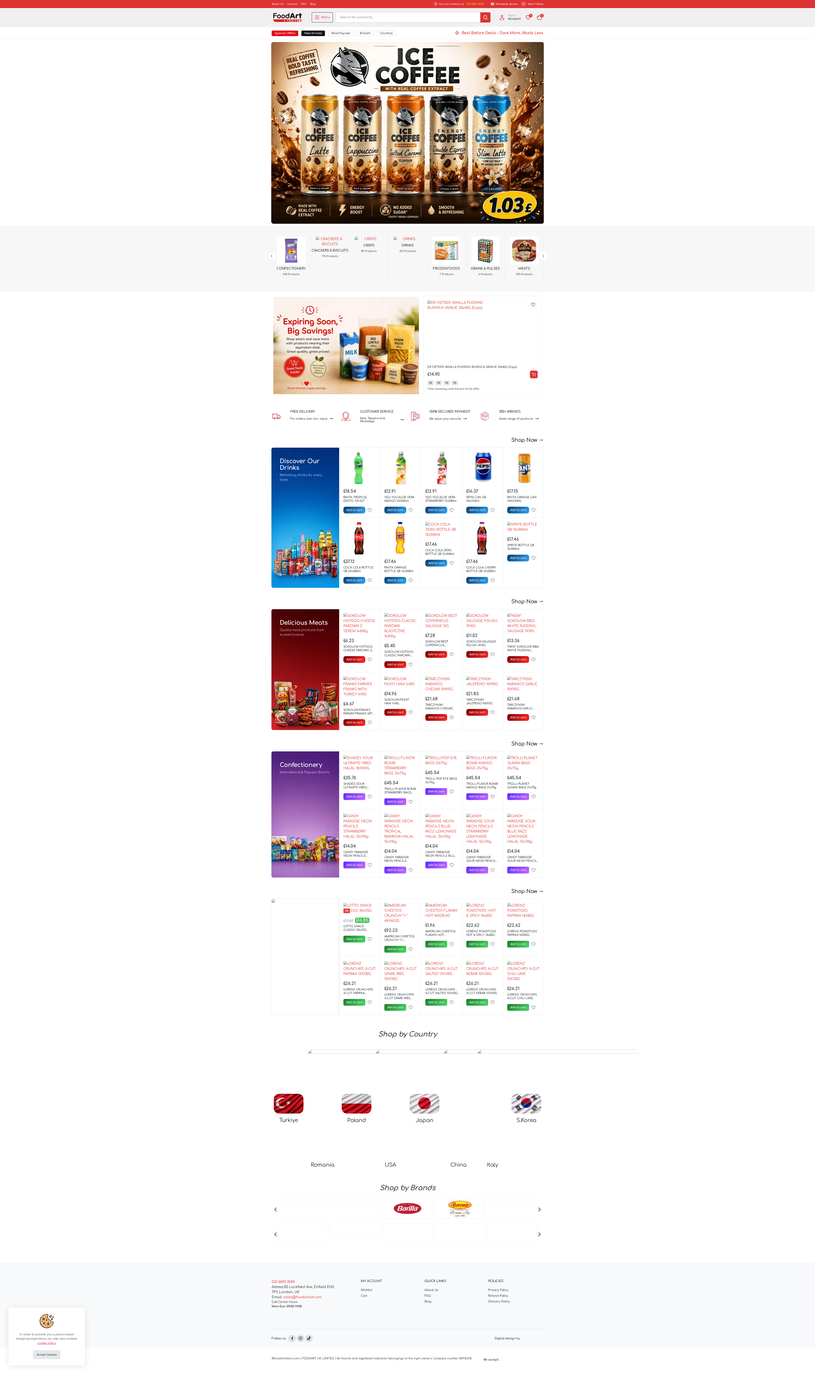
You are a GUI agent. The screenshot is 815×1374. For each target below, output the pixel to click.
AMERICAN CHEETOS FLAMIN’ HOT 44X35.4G (440, 935)
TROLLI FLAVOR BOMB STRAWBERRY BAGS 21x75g (400, 793)
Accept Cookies (46, 1354)
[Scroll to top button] (805, 1364)
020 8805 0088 (475, 4)
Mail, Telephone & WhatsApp (372, 420)
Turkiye (288, 1120)
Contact (292, 4)
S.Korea (526, 1120)
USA (390, 1165)
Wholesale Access (506, 4)
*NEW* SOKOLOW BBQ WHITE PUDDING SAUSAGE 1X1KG (523, 650)
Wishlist (366, 1292)
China (458, 1165)
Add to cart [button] (534, 374)
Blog (313, 4)
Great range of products (516, 418)
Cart (364, 1298)
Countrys (386, 33)
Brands (365, 33)
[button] (539, 17)
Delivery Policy (499, 1303)
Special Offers (285, 33)
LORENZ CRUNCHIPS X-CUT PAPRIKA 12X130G (358, 993)
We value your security (445, 418)
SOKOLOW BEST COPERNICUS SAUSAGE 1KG (436, 645)
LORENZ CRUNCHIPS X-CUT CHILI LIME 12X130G (522, 998)
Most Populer (340, 33)
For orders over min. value (308, 418)
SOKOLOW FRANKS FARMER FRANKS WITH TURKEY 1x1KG (359, 714)
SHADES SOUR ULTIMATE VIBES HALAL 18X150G (355, 787)
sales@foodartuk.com (302, 1299)
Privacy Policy (498, 1292)
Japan (424, 1120)
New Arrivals (313, 33)
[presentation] (275, 1209)
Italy (492, 1165)
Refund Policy (498, 1298)
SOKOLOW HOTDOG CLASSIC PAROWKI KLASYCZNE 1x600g (398, 655)
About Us (278, 4)
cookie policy (46, 1343)
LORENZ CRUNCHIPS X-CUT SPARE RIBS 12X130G (399, 998)
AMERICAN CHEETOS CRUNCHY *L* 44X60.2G (399, 940)
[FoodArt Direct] (287, 17)
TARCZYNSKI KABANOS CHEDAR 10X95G (438, 708)
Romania (322, 1165)
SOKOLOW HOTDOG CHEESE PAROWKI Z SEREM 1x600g (357, 650)
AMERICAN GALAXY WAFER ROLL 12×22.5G (456, 367)
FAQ (304, 4)
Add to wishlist (533, 304)
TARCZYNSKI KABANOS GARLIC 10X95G (520, 708)
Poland (356, 1120)
